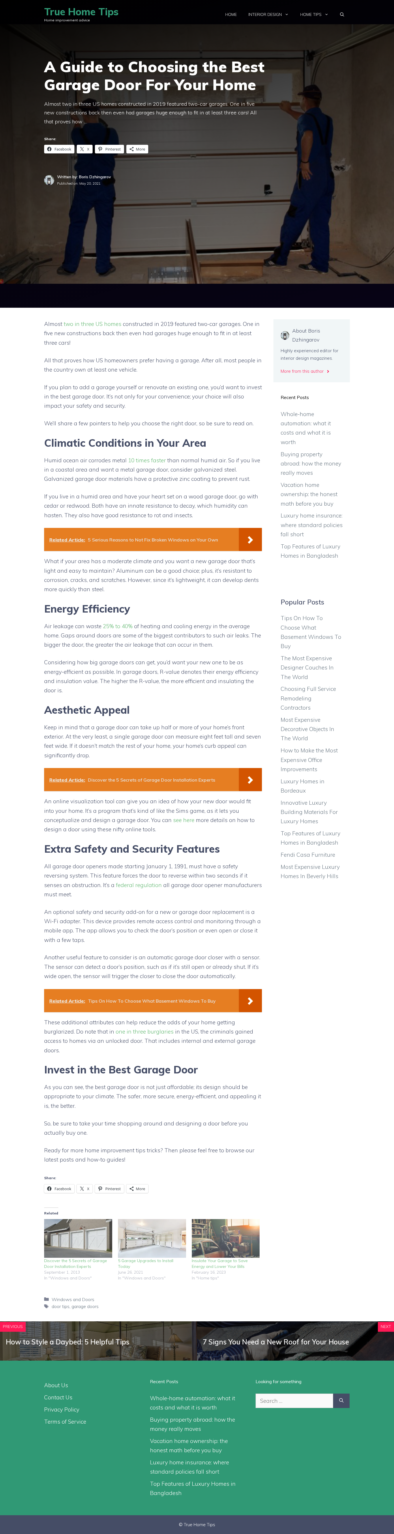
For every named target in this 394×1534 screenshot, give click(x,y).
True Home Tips (81, 11)
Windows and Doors (73, 1299)
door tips (61, 1306)
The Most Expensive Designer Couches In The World (307, 667)
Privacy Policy (61, 1409)
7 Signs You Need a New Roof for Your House (276, 1342)
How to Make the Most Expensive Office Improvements (309, 760)
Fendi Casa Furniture (308, 854)
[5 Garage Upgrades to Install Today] (152, 1238)
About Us (56, 1385)
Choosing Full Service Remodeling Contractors (308, 698)
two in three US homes (92, 323)
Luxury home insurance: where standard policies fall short (312, 525)
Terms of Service (65, 1421)
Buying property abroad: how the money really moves (311, 463)
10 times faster (147, 460)
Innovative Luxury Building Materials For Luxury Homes (309, 812)
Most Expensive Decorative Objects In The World (307, 729)
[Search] (341, 1401)
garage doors (85, 1306)
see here (183, 820)
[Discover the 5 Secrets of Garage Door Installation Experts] (78, 1238)
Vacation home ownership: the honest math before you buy (309, 494)
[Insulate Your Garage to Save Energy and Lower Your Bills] (226, 1238)
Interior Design (265, 14)
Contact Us (58, 1397)
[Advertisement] (197, 229)
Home (231, 14)
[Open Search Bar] (342, 14)
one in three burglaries (145, 1031)
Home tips (311, 14)
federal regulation (139, 885)
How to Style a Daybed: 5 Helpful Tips (68, 1342)
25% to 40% (118, 626)
